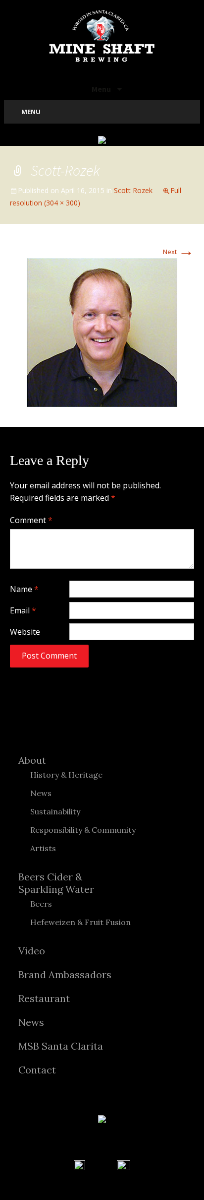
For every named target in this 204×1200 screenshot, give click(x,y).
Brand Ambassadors (64, 974)
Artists (43, 848)
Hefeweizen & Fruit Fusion (80, 922)
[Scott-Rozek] (102, 331)
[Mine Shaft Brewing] (102, 35)
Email (23, 610)
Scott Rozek (133, 190)
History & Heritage (66, 774)
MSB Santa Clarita (60, 1046)
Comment (31, 520)
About (32, 760)
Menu (102, 89)
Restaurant (44, 998)
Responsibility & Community (83, 829)
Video (31, 950)
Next (178, 251)
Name (24, 589)
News (40, 793)
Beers (41, 903)
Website (25, 631)
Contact (37, 1070)
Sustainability (55, 811)
